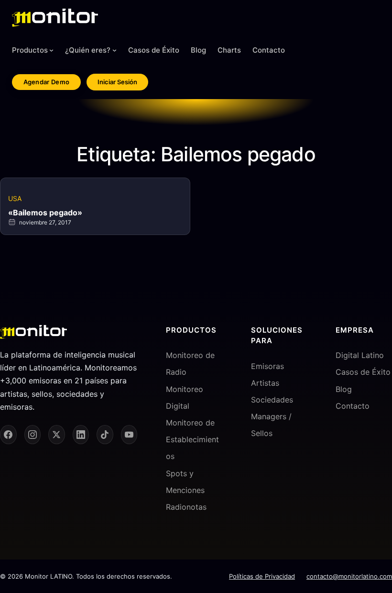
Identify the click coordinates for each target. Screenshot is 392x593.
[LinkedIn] (81, 434)
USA (15, 198)
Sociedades (272, 399)
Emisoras (267, 366)
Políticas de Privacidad (262, 576)
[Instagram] (32, 434)
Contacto (353, 406)
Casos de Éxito (363, 372)
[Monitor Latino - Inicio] (55, 18)
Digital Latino (360, 355)
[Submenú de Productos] (51, 50)
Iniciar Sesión (117, 82)
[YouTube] (129, 434)
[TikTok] (105, 434)
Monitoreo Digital (184, 397)
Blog (344, 389)
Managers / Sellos (271, 425)
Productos (30, 50)
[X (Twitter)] (56, 434)
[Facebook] (8, 434)
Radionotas (186, 507)
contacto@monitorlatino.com (349, 576)
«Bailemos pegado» (45, 212)
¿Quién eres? (87, 50)
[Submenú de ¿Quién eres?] (114, 50)
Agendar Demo (46, 82)
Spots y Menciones (185, 482)
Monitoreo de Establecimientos (192, 439)
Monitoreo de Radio (190, 363)
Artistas (265, 383)
